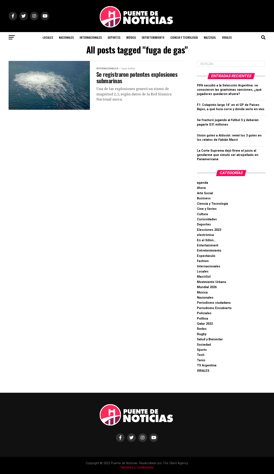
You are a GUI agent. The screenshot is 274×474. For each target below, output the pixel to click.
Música (131, 37)
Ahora (201, 188)
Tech (200, 355)
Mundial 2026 (207, 287)
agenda (202, 183)
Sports (202, 350)
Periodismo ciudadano (214, 303)
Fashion (203, 261)
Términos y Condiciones (137, 467)
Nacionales (66, 37)
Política (202, 318)
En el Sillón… (206, 240)
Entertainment (207, 245)
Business (204, 198)
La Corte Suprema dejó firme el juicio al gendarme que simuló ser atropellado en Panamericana (227, 155)
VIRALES (227, 37)
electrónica (205, 235)
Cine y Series (207, 209)
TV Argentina (206, 365)
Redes (202, 329)
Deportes (114, 37)
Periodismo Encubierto (214, 308)
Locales (48, 37)
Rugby (201, 334)
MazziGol (210, 37)
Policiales (204, 313)
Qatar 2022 (205, 324)
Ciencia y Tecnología (184, 37)
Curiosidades (207, 219)
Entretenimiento (153, 37)
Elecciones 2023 (209, 230)
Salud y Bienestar (210, 339)
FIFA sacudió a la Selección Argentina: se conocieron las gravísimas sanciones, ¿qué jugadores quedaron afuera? (229, 90)
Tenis (201, 360)
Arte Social (205, 193)
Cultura (202, 214)
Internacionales (91, 37)
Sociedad (204, 345)
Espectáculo (206, 256)
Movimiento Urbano (211, 282)
